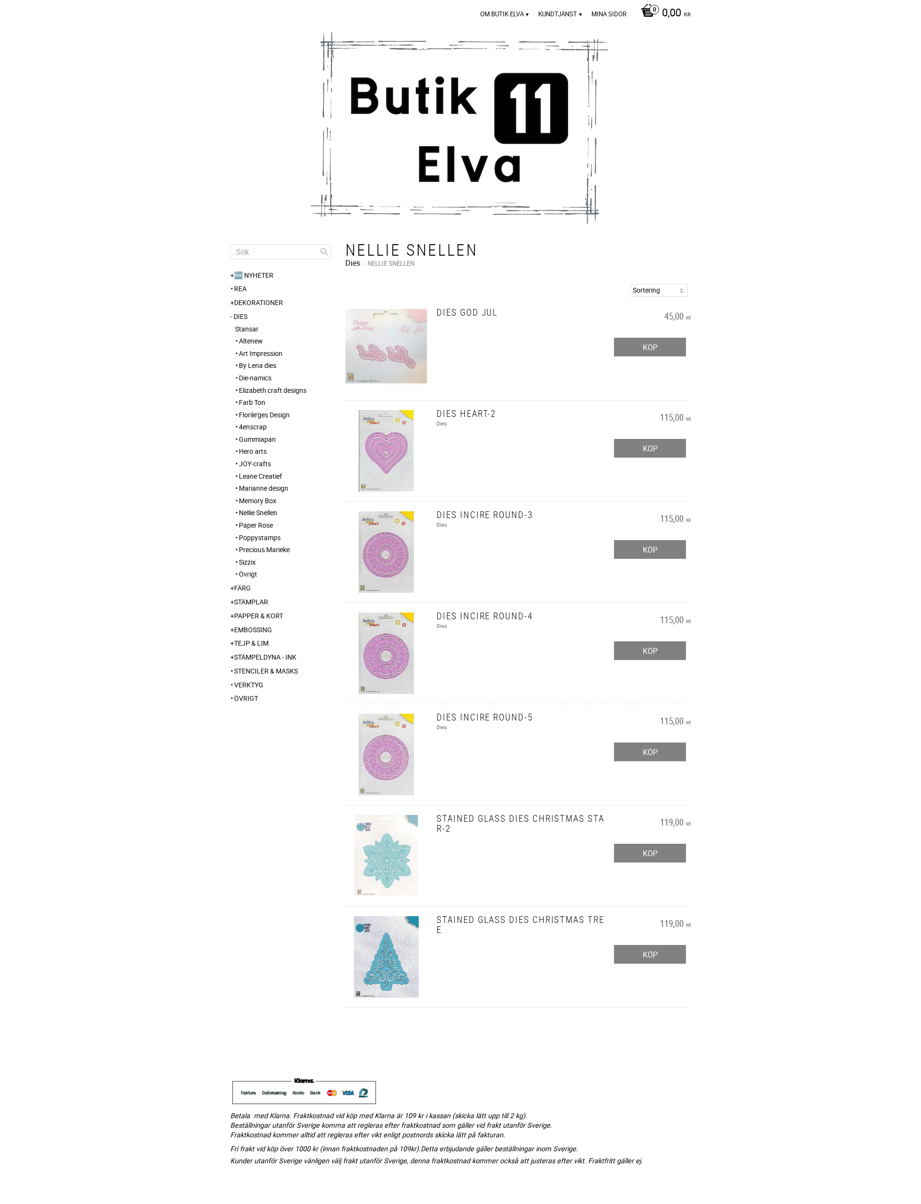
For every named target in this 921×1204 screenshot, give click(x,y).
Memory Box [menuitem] (257, 500)
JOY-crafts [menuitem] (255, 463)
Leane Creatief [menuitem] (260, 476)
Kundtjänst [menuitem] (557, 14)
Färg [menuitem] (242, 587)
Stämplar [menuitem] (251, 601)
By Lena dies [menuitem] (257, 365)
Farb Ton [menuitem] (252, 402)
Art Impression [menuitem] (261, 353)
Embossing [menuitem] (253, 629)
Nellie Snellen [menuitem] (258, 512)
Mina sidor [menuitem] (608, 14)
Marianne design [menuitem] (263, 488)
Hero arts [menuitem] (253, 451)
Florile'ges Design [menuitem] (264, 414)
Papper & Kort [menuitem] (258, 615)
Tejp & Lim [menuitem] (251, 643)
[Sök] (324, 252)
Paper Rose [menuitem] (256, 525)
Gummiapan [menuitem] (257, 439)
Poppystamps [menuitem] (260, 537)
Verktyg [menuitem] (248, 684)
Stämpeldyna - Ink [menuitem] (265, 656)
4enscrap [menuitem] (253, 426)
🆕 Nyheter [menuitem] (253, 275)
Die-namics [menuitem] (255, 377)
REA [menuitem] (240, 288)
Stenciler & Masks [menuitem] (266, 670)
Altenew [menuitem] (251, 340)
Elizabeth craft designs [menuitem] (273, 390)
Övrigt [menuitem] (248, 573)
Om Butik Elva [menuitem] (502, 14)
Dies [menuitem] (241, 316)
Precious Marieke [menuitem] (264, 549)
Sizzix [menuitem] (247, 562)
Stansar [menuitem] (247, 328)
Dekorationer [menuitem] (258, 302)
